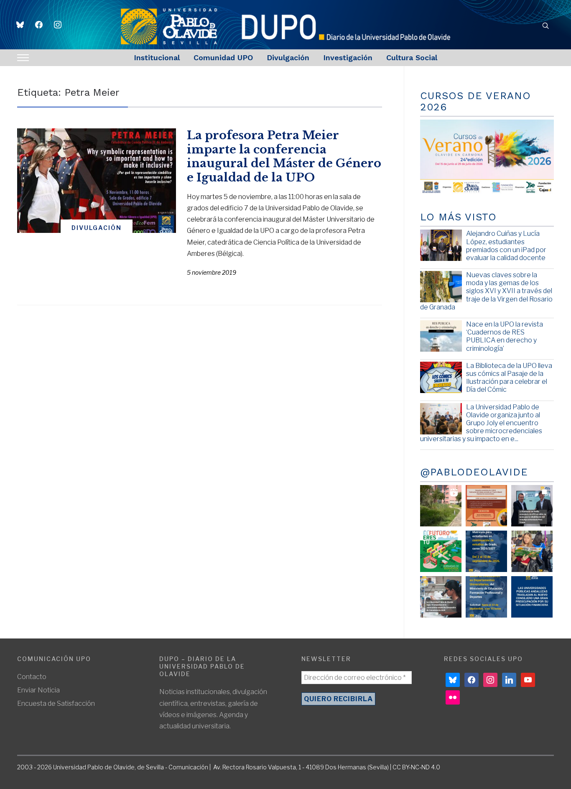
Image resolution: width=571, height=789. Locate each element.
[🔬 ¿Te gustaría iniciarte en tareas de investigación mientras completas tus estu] (486, 597)
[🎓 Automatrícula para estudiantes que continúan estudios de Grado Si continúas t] (486, 551)
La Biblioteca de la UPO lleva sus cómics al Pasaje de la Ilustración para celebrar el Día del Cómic (509, 378)
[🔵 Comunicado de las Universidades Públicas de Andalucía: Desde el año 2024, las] (532, 597)
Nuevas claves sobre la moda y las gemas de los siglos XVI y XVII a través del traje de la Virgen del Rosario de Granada (486, 291)
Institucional (157, 57)
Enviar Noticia (38, 690)
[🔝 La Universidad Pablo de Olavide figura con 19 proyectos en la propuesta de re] (440, 597)
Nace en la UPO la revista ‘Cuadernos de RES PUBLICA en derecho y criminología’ (504, 336)
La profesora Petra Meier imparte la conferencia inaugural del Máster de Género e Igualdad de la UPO (284, 156)
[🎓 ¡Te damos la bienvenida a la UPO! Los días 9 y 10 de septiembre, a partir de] (440, 551)
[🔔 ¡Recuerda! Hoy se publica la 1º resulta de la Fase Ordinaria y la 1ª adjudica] (532, 551)
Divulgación (288, 57)
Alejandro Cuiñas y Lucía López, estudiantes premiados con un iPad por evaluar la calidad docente (506, 246)
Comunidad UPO (223, 57)
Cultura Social (411, 57)
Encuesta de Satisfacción (56, 703)
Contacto (31, 677)
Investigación (347, 57)
